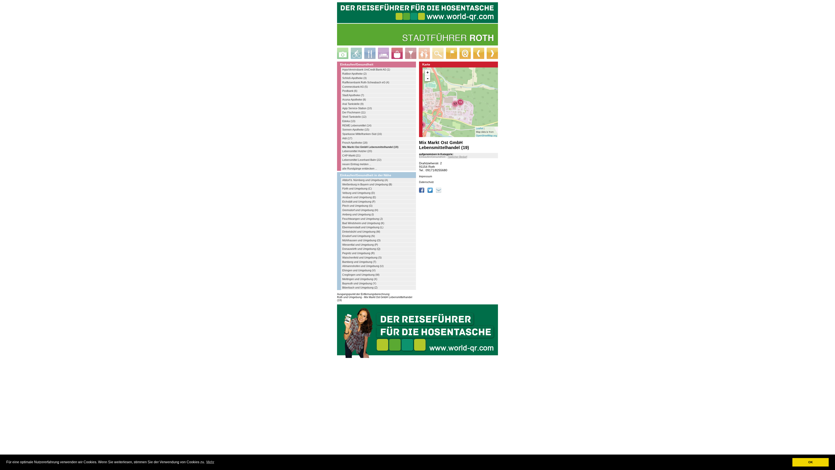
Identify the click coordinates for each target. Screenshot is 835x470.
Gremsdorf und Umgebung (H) (360, 210)
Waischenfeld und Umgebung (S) (362, 257)
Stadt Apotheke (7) (353, 95)
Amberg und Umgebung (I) (358, 214)
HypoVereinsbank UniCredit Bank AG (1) (366, 69)
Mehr (210, 462)
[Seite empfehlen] (438, 191)
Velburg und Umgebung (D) (358, 193)
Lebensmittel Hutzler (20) (357, 151)
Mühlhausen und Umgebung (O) (361, 240)
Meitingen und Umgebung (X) (359, 279)
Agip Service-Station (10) (357, 108)
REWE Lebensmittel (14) (356, 125)
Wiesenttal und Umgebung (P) (360, 244)
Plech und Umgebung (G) (357, 205)
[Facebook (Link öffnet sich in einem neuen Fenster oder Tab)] (422, 191)
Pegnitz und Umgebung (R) (358, 253)
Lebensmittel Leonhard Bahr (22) (361, 159)
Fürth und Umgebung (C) (357, 188)
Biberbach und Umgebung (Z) (359, 287)
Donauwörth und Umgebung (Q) (361, 248)
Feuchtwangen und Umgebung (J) (362, 218)
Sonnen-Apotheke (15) (355, 129)
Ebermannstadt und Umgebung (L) (362, 227)
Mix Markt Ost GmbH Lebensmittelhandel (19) (370, 147)
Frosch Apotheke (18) (354, 142)
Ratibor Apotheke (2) (354, 73)
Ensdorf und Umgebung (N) (358, 236)
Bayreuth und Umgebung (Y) (359, 283)
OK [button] (810, 462)
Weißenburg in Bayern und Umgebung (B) (367, 184)
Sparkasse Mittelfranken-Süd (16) (362, 134)
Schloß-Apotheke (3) (354, 78)
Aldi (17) (347, 138)
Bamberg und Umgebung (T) (359, 262)
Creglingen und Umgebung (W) (360, 274)
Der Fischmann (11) (354, 112)
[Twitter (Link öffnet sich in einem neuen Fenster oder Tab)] (430, 191)
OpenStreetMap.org (486, 135)
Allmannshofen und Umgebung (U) (363, 266)
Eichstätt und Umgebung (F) (358, 201)
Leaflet (479, 128)
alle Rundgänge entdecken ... (359, 168)
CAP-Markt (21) (351, 155)
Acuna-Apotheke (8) (354, 99)
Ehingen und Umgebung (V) (359, 270)
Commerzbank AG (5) (355, 86)
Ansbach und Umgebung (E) (359, 197)
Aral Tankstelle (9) (353, 104)
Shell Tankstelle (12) (354, 116)
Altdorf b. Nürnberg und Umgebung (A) (365, 180)
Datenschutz (426, 182)
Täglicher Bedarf (457, 157)
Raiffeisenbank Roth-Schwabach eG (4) (365, 82)
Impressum (425, 176)
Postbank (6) (349, 90)
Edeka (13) (348, 121)
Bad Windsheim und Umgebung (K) (363, 223)
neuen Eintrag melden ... (356, 164)
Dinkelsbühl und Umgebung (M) (361, 231)
